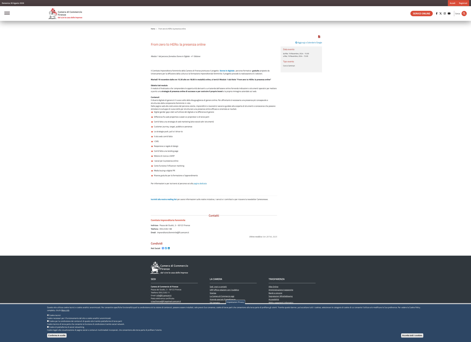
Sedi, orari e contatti (218, 286)
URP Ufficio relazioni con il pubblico (224, 289)
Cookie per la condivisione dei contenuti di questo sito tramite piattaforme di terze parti (85, 321)
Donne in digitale (227, 70)
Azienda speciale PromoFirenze (223, 299)
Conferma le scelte (56, 335)
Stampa (213, 293)
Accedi (452, 3)
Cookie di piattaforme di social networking (66, 327)
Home (153, 28)
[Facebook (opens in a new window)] (437, 13)
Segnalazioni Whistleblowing (281, 296)
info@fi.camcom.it (163, 295)
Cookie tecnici (55, 315)
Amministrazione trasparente (281, 289)
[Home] (65, 13)
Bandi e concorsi (275, 293)
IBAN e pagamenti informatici (281, 302)
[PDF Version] (319, 36)
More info (65, 310)
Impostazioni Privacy (235, 302)
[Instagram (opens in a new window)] (445, 13)
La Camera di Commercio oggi (222, 296)
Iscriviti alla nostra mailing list (164, 199)
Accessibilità (274, 299)
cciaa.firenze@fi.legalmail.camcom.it (166, 301)
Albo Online (273, 286)
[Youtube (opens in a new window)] (449, 13)
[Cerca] (464, 13)
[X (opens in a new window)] (440, 13)
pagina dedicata (200, 183)
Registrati (463, 3)
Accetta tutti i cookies (412, 335)
